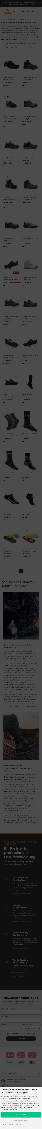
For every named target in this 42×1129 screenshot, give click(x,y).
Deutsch (3, 1124)
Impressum (37, 1127)
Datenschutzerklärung (32, 1124)
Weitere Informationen (21, 1120)
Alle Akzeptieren (21, 1114)
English (10, 1124)
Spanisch (18, 1124)
